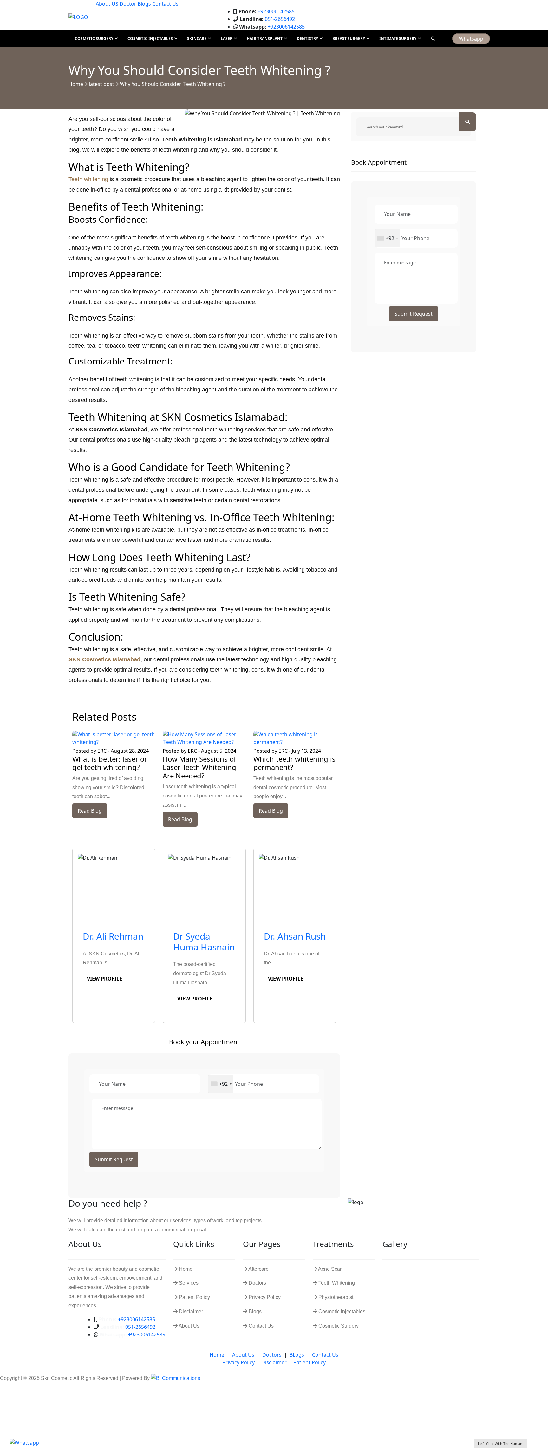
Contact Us (165, 3)
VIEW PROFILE (104, 978)
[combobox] (220, 1084)
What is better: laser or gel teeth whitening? (109, 763)
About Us (243, 1354)
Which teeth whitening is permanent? (294, 763)
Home (75, 84)
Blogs (144, 3)
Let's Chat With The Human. (500, 1443)
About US (108, 3)
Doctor (129, 3)
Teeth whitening (88, 179)
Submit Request (114, 1159)
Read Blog (90, 810)
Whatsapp (471, 38)
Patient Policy (309, 1362)
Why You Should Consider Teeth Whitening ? (172, 84)
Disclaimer (274, 1362)
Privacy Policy (238, 1362)
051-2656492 (267, 19)
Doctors (272, 1354)
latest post (101, 84)
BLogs (297, 1354)
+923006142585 (266, 11)
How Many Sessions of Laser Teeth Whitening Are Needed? (199, 767)
